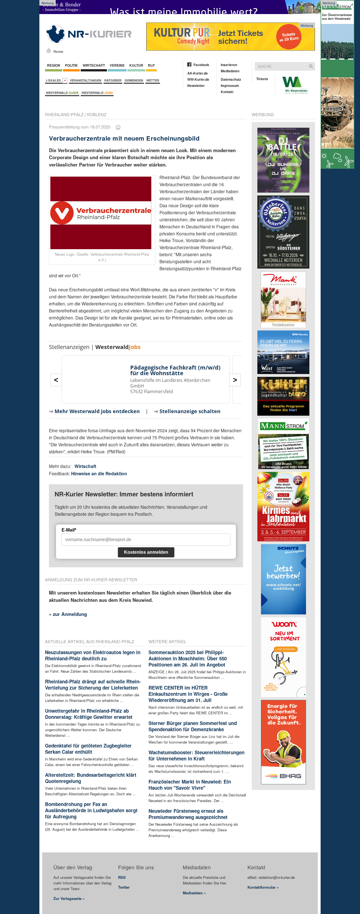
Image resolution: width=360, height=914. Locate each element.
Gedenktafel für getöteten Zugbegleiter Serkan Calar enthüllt (88, 748)
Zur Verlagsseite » (69, 898)
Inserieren (229, 64)
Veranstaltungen (85, 80)
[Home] (49, 50)
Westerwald (62, 93)
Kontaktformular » (263, 887)
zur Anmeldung (70, 614)
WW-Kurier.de (198, 79)
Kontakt (227, 91)
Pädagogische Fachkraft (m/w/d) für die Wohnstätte (175, 370)
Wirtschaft (94, 65)
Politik (71, 65)
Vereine (117, 65)
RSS (122, 877)
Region (53, 65)
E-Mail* (69, 530)
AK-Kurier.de (197, 73)
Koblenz (96, 114)
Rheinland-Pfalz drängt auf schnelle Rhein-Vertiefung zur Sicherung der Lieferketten (93, 684)
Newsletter (196, 85)
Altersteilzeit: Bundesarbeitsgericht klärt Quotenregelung (90, 777)
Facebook (201, 64)
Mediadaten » (194, 892)
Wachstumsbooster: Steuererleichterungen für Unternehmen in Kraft (196, 755)
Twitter (124, 887)
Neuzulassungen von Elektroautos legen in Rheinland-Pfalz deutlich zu (92, 655)
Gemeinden (134, 80)
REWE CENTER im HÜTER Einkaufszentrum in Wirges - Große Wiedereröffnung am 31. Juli (188, 693)
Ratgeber (113, 80)
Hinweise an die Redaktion (99, 473)
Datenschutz (231, 79)
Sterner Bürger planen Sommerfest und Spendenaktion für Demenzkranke (192, 726)
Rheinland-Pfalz (64, 114)
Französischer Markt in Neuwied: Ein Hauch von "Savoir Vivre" (189, 784)
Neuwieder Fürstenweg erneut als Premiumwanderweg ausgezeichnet (188, 813)
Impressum (230, 85)
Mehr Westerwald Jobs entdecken (97, 411)
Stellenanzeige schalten (189, 411)
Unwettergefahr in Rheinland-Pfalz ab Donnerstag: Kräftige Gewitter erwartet (88, 713)
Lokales (54, 80)
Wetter (152, 80)
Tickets (262, 78)
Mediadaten (230, 70)
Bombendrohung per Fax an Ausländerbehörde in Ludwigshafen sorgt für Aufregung (91, 810)
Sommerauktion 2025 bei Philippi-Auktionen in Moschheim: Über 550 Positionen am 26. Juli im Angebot (187, 658)
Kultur (136, 65)
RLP (151, 65)
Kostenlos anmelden (146, 552)
